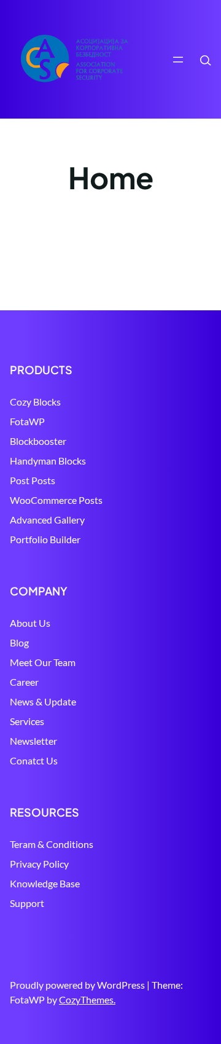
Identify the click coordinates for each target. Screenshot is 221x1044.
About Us (30, 623)
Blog (19, 642)
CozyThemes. (87, 999)
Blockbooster (38, 441)
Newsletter (33, 741)
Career (24, 682)
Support (27, 903)
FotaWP (27, 421)
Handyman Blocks (48, 460)
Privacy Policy (39, 863)
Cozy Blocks (35, 401)
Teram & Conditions (51, 844)
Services (27, 721)
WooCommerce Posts (56, 500)
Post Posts (32, 480)
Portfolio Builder (45, 539)
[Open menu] (178, 59)
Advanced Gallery (47, 519)
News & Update (43, 701)
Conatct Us (34, 760)
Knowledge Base (45, 883)
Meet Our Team (43, 662)
